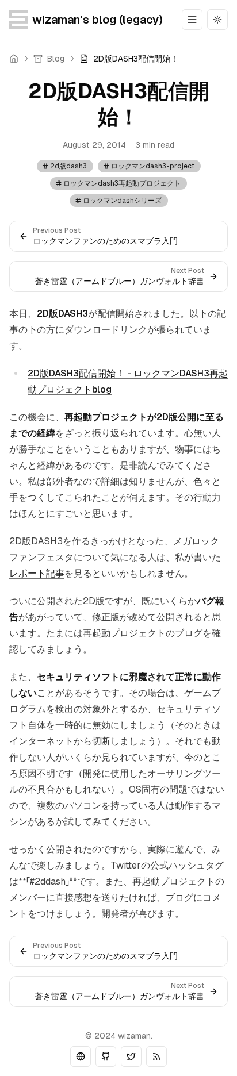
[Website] (80, 1056)
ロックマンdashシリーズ (122, 201)
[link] (128, 58)
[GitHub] (105, 1056)
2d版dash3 (68, 166)
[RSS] (156, 1056)
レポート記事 (36, 573)
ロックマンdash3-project (152, 166)
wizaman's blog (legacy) (97, 19)
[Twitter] (131, 1056)
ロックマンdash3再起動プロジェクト (122, 183)
